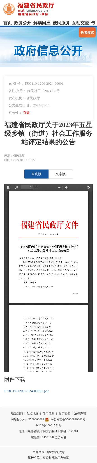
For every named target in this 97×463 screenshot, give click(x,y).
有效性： (19, 113)
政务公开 (22, 22)
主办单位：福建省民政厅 (48, 452)
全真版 (36, 174)
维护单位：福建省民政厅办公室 (48, 457)
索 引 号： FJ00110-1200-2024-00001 (36, 83)
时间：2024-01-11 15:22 (19, 160)
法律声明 (80, 413)
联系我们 (17, 413)
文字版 (60, 174)
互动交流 (80, 22)
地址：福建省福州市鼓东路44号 (39, 431)
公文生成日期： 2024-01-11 (29, 105)
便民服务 (61, 22)
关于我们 (64, 413)
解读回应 (42, 22)
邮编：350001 (69, 431)
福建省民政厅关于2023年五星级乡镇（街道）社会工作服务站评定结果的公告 (48, 133)
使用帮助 (48, 413)
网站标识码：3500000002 (27, 419)
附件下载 (14, 379)
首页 (7, 22)
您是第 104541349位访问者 (48, 437)
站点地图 (33, 413)
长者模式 (87, 32)
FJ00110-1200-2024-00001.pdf (26, 391)
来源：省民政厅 (14, 155)
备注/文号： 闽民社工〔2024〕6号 (34, 91)
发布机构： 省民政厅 (24, 98)
